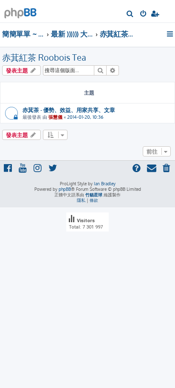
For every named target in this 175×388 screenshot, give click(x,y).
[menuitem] (130, 14)
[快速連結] (170, 34)
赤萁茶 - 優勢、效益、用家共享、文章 (69, 109)
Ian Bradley (105, 183)
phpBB (65, 189)
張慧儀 (55, 117)
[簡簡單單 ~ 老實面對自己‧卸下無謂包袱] (20, 11)
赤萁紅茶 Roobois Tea (44, 57)
